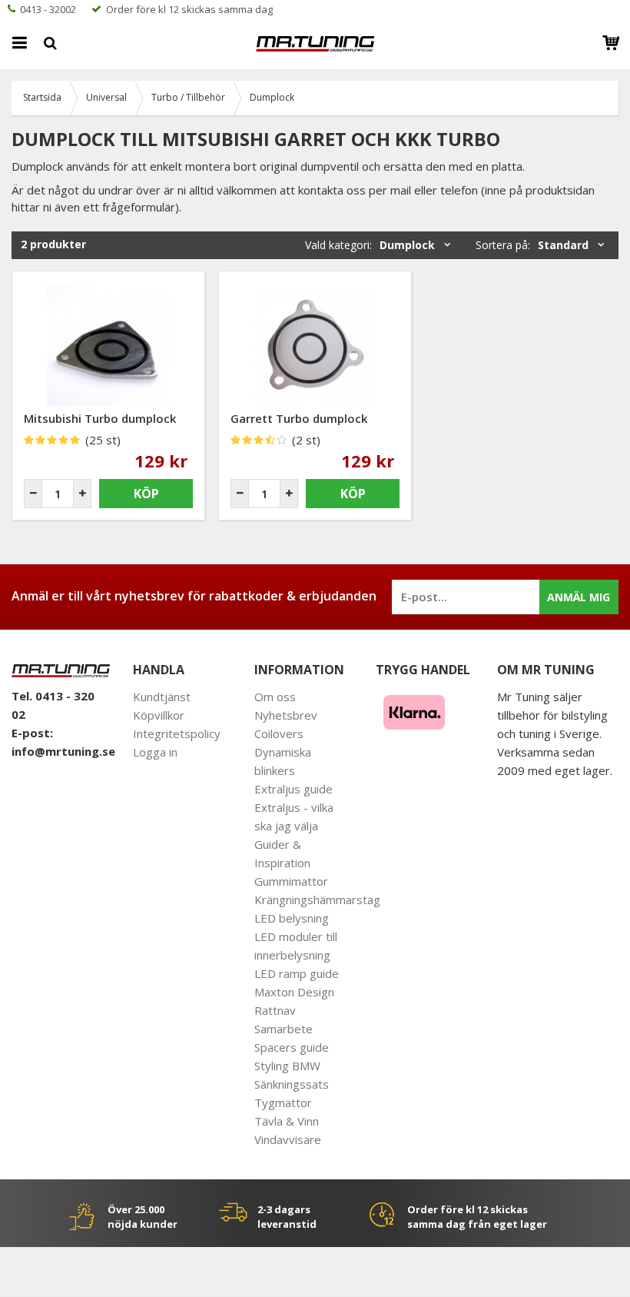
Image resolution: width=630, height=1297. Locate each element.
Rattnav (275, 1010)
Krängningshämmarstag (317, 899)
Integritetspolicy (176, 733)
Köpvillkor (158, 715)
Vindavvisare (287, 1139)
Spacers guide (291, 1047)
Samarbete (283, 1028)
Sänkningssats (291, 1084)
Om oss (275, 696)
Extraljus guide (293, 788)
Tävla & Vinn (286, 1121)
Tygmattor (283, 1102)
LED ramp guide (296, 973)
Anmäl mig (578, 597)
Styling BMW (287, 1065)
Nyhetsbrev (285, 715)
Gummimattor (291, 881)
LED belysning (291, 918)
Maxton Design (294, 991)
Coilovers (278, 733)
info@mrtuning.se (63, 751)
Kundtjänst (162, 696)
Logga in (155, 752)
